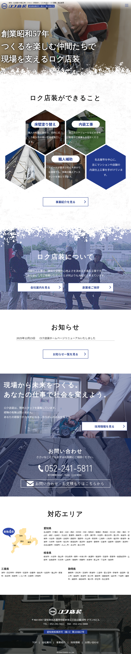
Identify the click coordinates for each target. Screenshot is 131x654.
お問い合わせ (92, 642)
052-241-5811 (69, 467)
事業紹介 (61, 642)
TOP (34, 642)
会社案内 (46, 642)
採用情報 (75, 642)
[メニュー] (127, 5)
